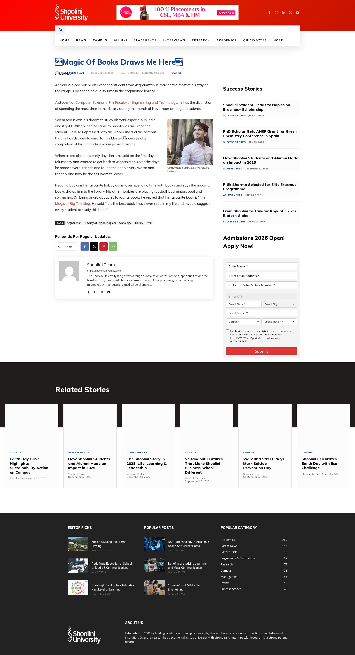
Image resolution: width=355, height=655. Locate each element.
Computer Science (90, 102)
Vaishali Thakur (77, 473)
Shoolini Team (74, 73)
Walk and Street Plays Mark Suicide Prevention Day (263, 463)
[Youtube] (297, 12)
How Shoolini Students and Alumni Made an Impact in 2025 (260, 160)
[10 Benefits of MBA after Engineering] (154, 587)
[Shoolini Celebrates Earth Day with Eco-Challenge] (323, 425)
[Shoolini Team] (58, 73)
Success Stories (234, 115)
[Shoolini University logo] (85, 12)
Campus (176, 73)
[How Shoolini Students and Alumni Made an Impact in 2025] (90, 425)
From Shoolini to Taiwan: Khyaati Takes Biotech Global (259, 213)
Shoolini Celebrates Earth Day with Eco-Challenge (320, 463)
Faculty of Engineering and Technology (146, 102)
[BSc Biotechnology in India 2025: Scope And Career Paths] (154, 544)
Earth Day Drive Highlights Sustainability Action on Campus (29, 466)
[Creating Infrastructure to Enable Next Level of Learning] (78, 587)
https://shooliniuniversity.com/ (104, 270)
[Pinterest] (103, 246)
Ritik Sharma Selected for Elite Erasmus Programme (259, 186)
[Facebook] (269, 12)
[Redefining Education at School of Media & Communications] (78, 565)
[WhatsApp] (113, 246)
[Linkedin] (283, 12)
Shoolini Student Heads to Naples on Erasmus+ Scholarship (256, 107)
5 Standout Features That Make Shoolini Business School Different (204, 466)
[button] (60, 30)
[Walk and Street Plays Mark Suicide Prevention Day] (265, 425)
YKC (149, 223)
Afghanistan (74, 223)
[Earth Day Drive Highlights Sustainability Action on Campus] (31, 425)
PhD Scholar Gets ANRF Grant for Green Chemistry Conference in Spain (260, 133)
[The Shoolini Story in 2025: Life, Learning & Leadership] (148, 425)
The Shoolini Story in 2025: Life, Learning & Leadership (146, 463)
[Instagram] (276, 12)
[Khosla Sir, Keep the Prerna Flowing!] (78, 544)
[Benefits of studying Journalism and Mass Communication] (154, 565)
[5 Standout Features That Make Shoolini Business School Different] (206, 425)
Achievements (232, 168)
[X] (290, 12)
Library (139, 223)
